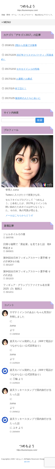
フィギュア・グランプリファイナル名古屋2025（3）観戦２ (26, 287)
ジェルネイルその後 (14, 234)
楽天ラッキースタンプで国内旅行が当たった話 (30, 392)
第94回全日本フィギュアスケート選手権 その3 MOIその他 (27, 259)
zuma (13, 325)
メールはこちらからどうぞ (19, 215)
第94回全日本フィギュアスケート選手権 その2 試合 (27, 273)
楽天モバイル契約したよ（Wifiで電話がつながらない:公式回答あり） (31, 343)
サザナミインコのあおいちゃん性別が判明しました (30, 314)
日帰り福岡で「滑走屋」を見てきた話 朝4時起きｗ (27, 246)
